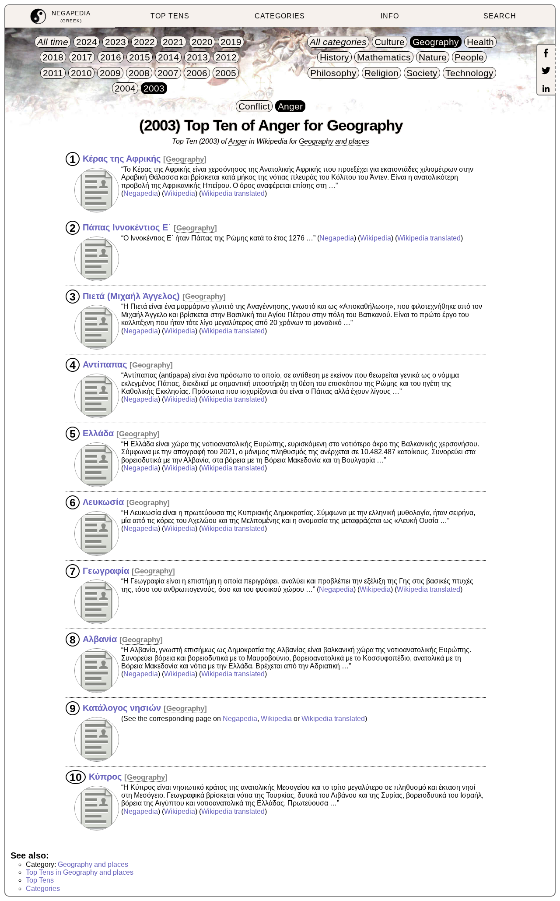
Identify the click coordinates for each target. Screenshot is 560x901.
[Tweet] (546, 71)
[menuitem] (60, 16)
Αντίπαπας (105, 364)
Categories (43, 888)
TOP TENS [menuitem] (169, 16)
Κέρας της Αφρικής (122, 158)
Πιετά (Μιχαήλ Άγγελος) (131, 295)
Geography (185, 159)
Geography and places (334, 141)
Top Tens (40, 880)
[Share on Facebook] (546, 54)
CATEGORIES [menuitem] (280, 16)
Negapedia (140, 193)
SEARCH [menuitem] (499, 16)
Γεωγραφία (106, 570)
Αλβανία (100, 639)
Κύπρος (105, 776)
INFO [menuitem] (390, 16)
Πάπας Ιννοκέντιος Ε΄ (127, 227)
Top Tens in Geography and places (79, 872)
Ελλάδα (98, 433)
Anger (237, 141)
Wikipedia (179, 193)
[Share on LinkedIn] (546, 89)
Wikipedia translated (233, 193)
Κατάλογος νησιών (122, 708)
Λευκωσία (103, 502)
